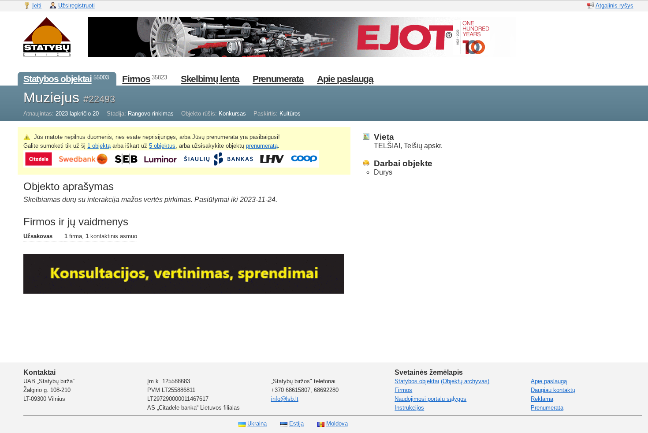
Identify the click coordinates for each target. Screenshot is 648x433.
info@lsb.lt (284, 399)
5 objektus (162, 145)
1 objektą (99, 145)
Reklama (542, 399)
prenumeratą (262, 145)
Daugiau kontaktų (553, 390)
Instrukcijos (409, 407)
